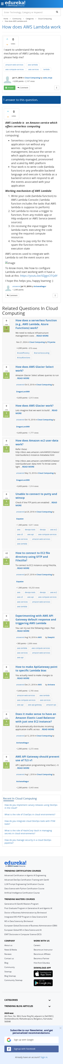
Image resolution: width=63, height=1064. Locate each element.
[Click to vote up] (7, 39)
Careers (37, 945)
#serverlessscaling (41, 353)
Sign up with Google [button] (23, 1039)
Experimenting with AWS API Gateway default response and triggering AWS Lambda (36, 619)
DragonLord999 (23, 391)
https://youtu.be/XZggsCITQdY (38, 275)
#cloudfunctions (23, 357)
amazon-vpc (51, 705)
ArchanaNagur (40, 286)
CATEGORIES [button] (11, 1000)
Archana (51, 684)
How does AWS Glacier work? (34, 405)
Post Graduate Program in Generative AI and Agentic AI (28, 908)
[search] (57, 11)
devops (43, 529)
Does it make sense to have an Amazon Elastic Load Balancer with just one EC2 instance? (36, 717)
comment (24, 87)
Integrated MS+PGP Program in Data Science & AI (25, 917)
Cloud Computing (32, 78)
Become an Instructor (43, 949)
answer (11, 87)
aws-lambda (33, 65)
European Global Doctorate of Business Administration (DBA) (30, 925)
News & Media (10, 949)
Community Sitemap (13, 980)
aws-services (33, 69)
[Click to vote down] (7, 44)
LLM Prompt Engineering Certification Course (24, 884)
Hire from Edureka (42, 963)
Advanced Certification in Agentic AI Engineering (25, 875)
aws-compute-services (14, 69)
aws (18, 529)
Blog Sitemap (10, 976)
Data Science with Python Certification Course (24, 888)
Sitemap (8, 971)
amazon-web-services (14, 65)
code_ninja (47, 78)
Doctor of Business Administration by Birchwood (25, 912)
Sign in (44, 1057)
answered (16, 286)
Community (9, 967)
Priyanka (51, 342)
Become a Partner (41, 958)
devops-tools (30, 529)
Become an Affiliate (42, 954)
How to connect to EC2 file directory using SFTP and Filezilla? (33, 556)
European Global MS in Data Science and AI (23, 930)
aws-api (30, 534)
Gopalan (20, 519)
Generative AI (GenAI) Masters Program (21, 904)
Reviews (7, 954)
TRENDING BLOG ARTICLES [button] (18, 1006)
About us (8, 945)
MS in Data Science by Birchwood (18, 921)
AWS (40, 637)
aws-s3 (20, 534)
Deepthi (51, 637)
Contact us (9, 958)
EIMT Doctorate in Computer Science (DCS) (22, 934)
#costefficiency (23, 353)
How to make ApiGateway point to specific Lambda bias (36, 668)
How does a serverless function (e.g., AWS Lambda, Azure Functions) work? (36, 324)
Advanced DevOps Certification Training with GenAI (26, 879)
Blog (6, 963)
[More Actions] (56, 88)
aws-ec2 (53, 529)
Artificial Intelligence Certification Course (22, 892)
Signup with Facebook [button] (24, 1048)
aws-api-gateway (35, 705)
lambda (46, 69)
